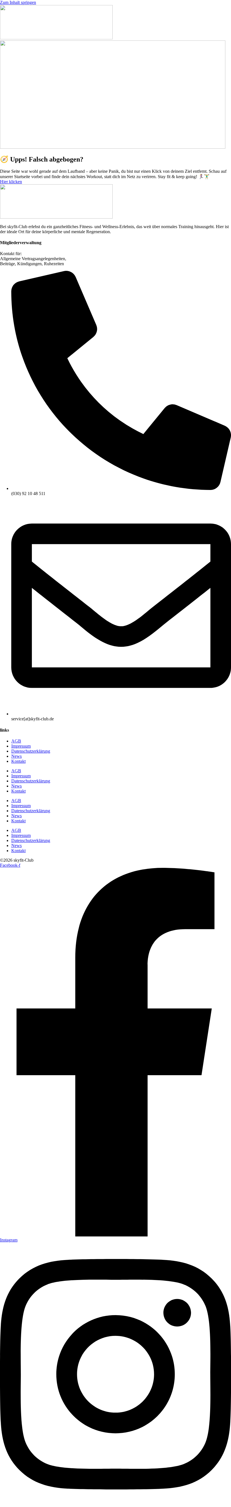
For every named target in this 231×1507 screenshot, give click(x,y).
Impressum (21, 746)
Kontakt (18, 761)
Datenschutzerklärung (30, 751)
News (16, 756)
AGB (16, 741)
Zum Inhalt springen (18, 2)
